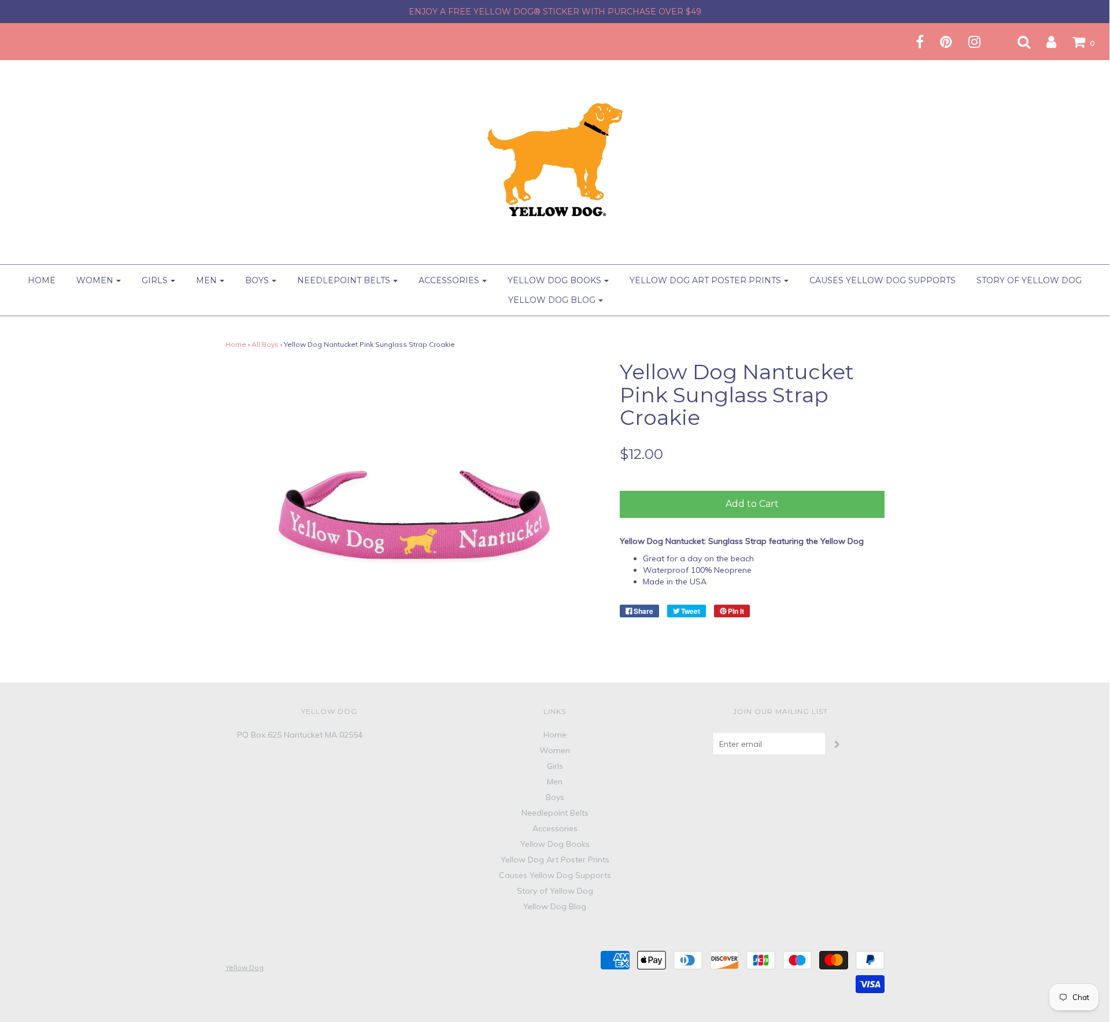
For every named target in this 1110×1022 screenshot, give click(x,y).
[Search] (1016, 42)
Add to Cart (752, 503)
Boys (555, 797)
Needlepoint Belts (555, 813)
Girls (555, 766)
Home (42, 280)
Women (554, 750)
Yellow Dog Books (555, 844)
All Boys (265, 344)
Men (555, 781)
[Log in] (1044, 42)
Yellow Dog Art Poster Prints (555, 859)
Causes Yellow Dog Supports (882, 280)
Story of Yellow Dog (1029, 280)
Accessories (555, 828)
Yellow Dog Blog (554, 906)
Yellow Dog (244, 967)
